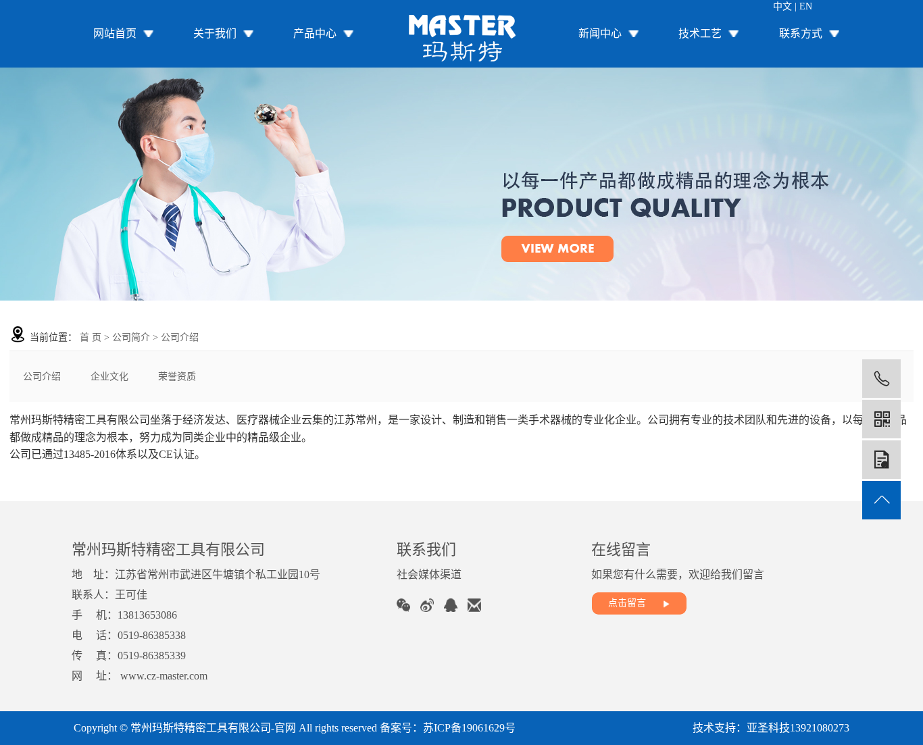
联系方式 (800, 33)
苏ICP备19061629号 (469, 728)
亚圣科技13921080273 (798, 728)
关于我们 (214, 33)
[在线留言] (881, 459)
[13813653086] (881, 378)
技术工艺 (700, 33)
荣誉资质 (177, 376)
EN (805, 6)
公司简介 (131, 337)
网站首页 (114, 33)
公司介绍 (42, 376)
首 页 (90, 337)
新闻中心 (600, 33)
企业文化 (109, 376)
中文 (782, 6)
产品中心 (314, 33)
